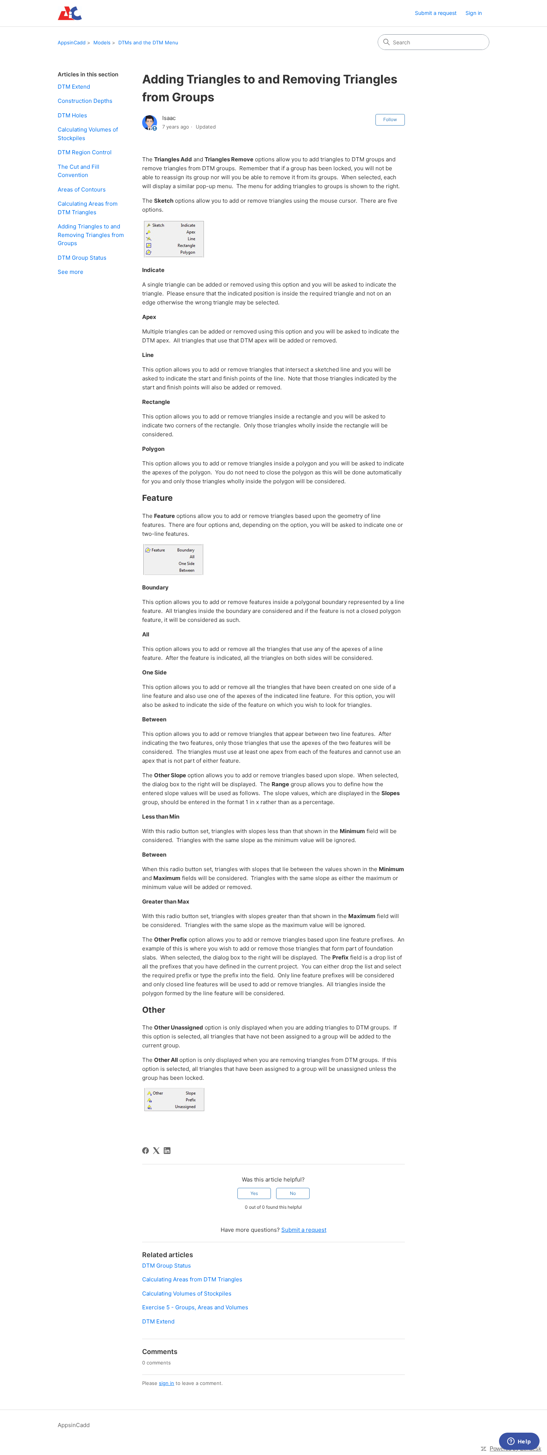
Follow (390, 119)
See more (70, 271)
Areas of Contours (82, 189)
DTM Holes (72, 115)
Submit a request (436, 13)
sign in (166, 1383)
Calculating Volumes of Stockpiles (88, 134)
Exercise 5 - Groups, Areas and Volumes (195, 1307)
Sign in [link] (474, 13)
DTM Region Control (85, 152)
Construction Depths (85, 100)
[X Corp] (156, 1150)
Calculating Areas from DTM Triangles (88, 208)
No (293, 1193)
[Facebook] (145, 1150)
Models (102, 42)
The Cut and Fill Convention (78, 171)
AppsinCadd (72, 42)
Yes (254, 1193)
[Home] (70, 13)
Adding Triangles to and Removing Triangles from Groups (91, 235)
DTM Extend (74, 86)
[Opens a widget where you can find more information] (519, 1442)
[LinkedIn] (167, 1150)
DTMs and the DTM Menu (148, 42)
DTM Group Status (82, 257)
